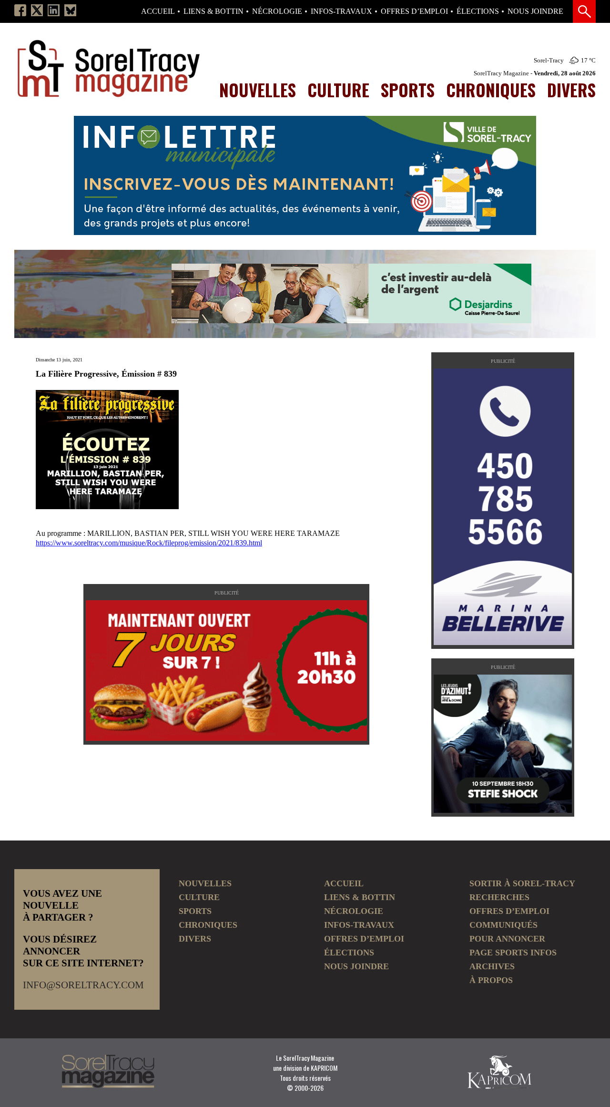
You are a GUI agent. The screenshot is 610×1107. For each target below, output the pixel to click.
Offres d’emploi (414, 11)
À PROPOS (491, 980)
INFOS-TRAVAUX (341, 11)
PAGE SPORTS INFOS (513, 952)
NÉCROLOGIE (277, 11)
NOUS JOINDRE (535, 11)
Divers (571, 89)
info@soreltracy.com (83, 985)
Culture (338, 89)
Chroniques (491, 89)
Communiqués (503, 925)
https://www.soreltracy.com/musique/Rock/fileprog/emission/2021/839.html (149, 543)
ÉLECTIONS (478, 11)
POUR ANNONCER (507, 938)
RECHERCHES (499, 897)
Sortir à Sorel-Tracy (522, 883)
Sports (408, 89)
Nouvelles (257, 89)
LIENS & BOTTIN (213, 11)
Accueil (158, 11)
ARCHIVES (492, 966)
